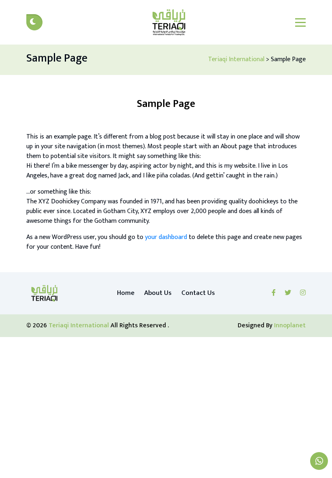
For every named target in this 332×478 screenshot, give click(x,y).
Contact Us (198, 293)
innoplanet (290, 325)
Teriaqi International (80, 325)
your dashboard (166, 237)
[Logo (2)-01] (169, 22)
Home (125, 293)
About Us (158, 293)
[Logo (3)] (44, 293)
